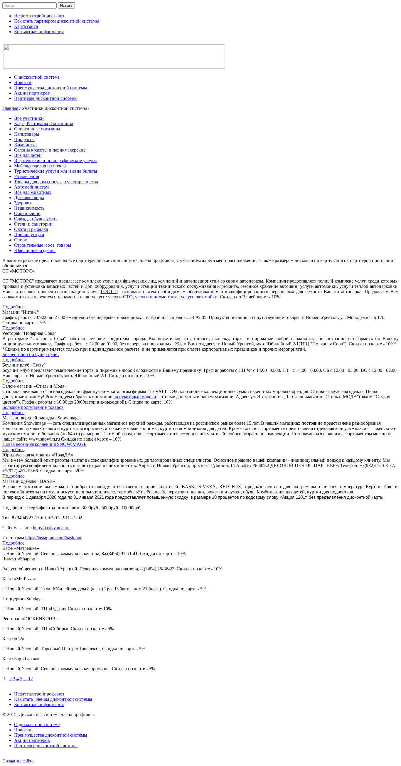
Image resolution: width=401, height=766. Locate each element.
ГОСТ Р (109, 291)
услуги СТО (120, 296)
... (25, 678)
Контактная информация (39, 704)
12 (30, 678)
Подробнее (13, 306)
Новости (22, 729)
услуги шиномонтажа (156, 296)
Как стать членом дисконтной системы (53, 699)
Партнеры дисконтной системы (45, 745)
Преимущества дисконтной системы (50, 735)
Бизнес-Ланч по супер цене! (30, 354)
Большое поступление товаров (33, 407)
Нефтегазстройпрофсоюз (39, 693)
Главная (10, 108)
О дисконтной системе (37, 724)
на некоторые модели (134, 396)
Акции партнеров (32, 740)
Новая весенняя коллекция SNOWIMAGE (44, 444)
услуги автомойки (199, 296)
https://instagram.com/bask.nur (53, 537)
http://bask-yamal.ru (51, 527)
